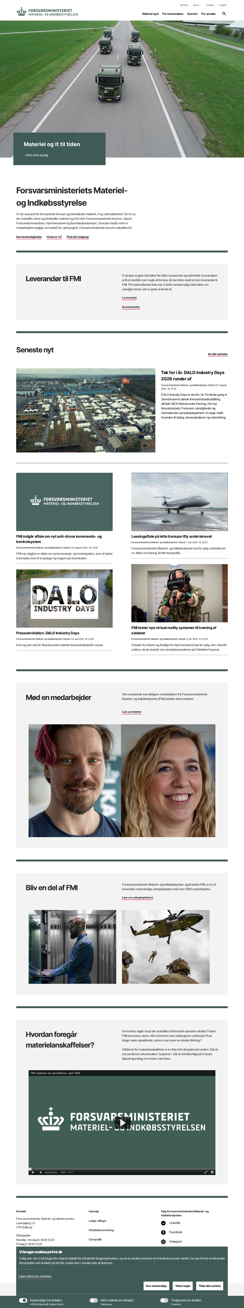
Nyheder (184, 5)
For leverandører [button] (173, 13)
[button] (223, 15)
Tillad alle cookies (210, 1285)
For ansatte (208, 13)
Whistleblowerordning (101, 1230)
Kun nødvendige (156, 1285)
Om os (196, 5)
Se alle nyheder (218, 354)
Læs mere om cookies (35, 1276)
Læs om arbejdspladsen (137, 897)
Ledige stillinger (97, 1220)
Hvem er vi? (54, 236)
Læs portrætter (131, 711)
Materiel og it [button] (150, 13)
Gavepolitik (95, 1239)
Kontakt (210, 5)
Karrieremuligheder (29, 236)
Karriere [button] (192, 13)
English (223, 5)
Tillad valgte (182, 1285)
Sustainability (131, 306)
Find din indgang (78, 236)
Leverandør (129, 297)
